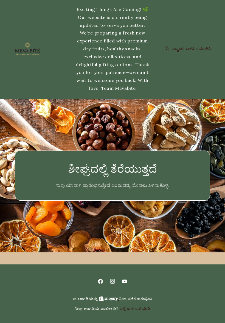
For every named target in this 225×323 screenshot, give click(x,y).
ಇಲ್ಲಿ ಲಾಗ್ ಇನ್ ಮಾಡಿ (135, 308)
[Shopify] (109, 298)
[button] (187, 48)
